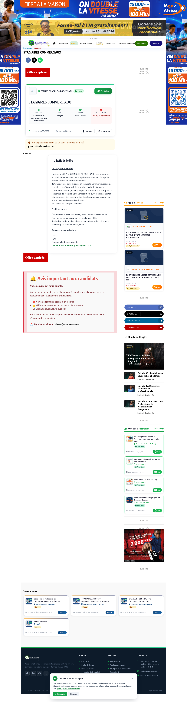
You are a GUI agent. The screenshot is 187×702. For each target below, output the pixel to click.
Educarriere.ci (36, 690)
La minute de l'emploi (90, 672)
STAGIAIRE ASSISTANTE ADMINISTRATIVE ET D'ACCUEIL (95, 600)
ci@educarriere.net (149, 671)
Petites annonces (117, 665)
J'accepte (61, 694)
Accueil (27, 48)
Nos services (115, 661)
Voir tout (158, 203)
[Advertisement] (34, 196)
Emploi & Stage (87, 665)
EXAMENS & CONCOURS (127, 43)
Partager (89, 131)
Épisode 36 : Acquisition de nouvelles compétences (150, 374)
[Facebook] (27, 673)
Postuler (105, 91)
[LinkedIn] (33, 673)
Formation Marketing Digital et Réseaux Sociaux (147, 499)
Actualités (84, 661)
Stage (37, 48)
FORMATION (111, 43)
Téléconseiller (40, 621)
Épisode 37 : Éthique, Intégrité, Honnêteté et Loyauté (140, 358)
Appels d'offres (87, 668)
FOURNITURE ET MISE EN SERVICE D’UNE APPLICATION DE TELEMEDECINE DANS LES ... (143, 277)
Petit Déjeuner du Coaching (145, 479)
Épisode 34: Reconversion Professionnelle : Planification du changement (150, 405)
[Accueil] (54, 43)
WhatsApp (105, 131)
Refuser (73, 694)
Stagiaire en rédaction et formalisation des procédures (47, 600)
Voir (158, 245)
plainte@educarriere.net (67, 324)
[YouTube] (39, 673)
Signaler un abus (155, 690)
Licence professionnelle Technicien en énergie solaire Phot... (146, 439)
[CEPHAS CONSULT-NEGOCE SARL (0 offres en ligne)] (32, 91)
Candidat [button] (156, 43)
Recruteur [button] (141, 43)
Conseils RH (115, 672)
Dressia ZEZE (136, 364)
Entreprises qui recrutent (120, 668)
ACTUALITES (63, 43)
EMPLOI (74, 43)
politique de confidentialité (68, 689)
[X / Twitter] (46, 673)
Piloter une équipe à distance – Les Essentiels (147, 460)
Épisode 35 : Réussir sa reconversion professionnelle (148, 389)
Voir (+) (62, 612)
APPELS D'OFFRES (86, 43)
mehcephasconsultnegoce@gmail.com (71, 245)
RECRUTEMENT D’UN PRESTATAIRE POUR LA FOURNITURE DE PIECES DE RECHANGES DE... (143, 235)
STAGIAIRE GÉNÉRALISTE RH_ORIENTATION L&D (140, 600)
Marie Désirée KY (147, 379)
